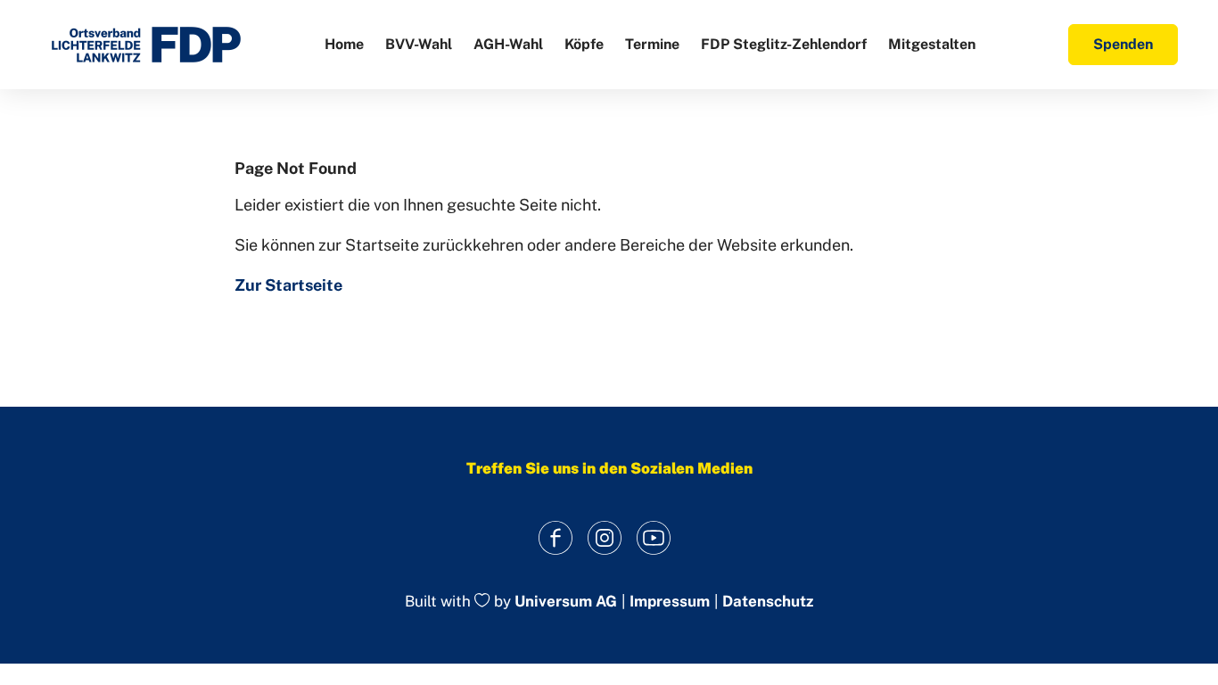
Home (344, 44)
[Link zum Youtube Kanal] (654, 537)
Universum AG (565, 602)
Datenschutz (767, 601)
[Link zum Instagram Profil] (605, 537)
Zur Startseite (288, 285)
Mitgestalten (931, 44)
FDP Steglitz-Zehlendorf (784, 44)
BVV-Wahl (418, 44)
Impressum (670, 601)
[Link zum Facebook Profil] (556, 537)
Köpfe (584, 44)
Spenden (1123, 44)
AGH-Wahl (508, 44)
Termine (652, 44)
